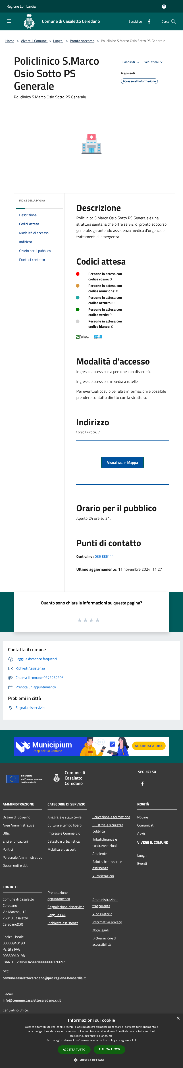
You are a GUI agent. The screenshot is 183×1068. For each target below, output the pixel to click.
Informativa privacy (107, 922)
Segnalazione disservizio (66, 906)
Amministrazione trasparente (105, 903)
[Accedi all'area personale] (164, 6)
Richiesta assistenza (63, 923)
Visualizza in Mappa (122, 462)
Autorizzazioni (103, 876)
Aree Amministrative (18, 825)
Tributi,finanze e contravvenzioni (104, 842)
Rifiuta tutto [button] (109, 1049)
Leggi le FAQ (57, 915)
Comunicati (145, 825)
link (134, 1040)
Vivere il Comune (34, 40)
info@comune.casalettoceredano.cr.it (32, 1000)
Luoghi (58, 40)
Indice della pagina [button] (32, 200)
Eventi (142, 863)
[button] (91, 1060)
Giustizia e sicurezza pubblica (107, 828)
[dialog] (91, 1041)
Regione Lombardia (21, 6)
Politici (8, 849)
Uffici (6, 833)
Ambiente (99, 853)
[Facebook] (147, 21)
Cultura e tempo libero (64, 825)
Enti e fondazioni (15, 841)
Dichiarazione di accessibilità (104, 941)
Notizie (142, 817)
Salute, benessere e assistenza (107, 865)
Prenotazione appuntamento (59, 895)
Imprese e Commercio (64, 833)
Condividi (129, 61)
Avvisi (141, 833)
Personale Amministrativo (22, 857)
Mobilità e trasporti (62, 849)
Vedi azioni (151, 61)
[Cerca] (173, 21)
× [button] (178, 1018)
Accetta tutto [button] (74, 1049)
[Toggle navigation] (9, 21)
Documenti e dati (16, 865)
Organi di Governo (16, 817)
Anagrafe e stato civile (64, 817)
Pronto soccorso (82, 40)
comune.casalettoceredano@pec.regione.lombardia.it (44, 978)
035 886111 (104, 556)
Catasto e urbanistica (64, 841)
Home (9, 40)
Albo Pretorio (102, 914)
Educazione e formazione (111, 817)
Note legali (100, 930)
